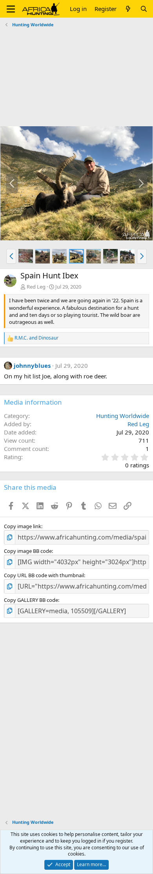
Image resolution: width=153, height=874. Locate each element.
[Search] (143, 9)
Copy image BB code (28, 550)
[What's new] (128, 9)
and (36, 338)
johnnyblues (32, 365)
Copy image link (22, 526)
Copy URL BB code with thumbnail (44, 575)
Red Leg (36, 286)
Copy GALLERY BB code (31, 599)
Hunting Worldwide (122, 416)
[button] (11, 9)
